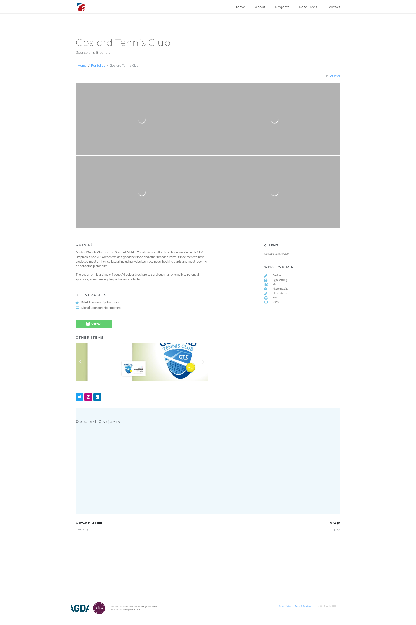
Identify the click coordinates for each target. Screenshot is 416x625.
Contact (333, 7)
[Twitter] (79, 397)
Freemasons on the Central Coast (128, 487)
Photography (115, 490)
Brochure (334, 75)
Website (127, 490)
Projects (282, 7)
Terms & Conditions (303, 606)
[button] (80, 362)
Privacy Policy (285, 606)
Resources (308, 7)
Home (239, 7)
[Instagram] (88, 397)
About (260, 7)
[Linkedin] (97, 397)
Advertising (89, 490)
